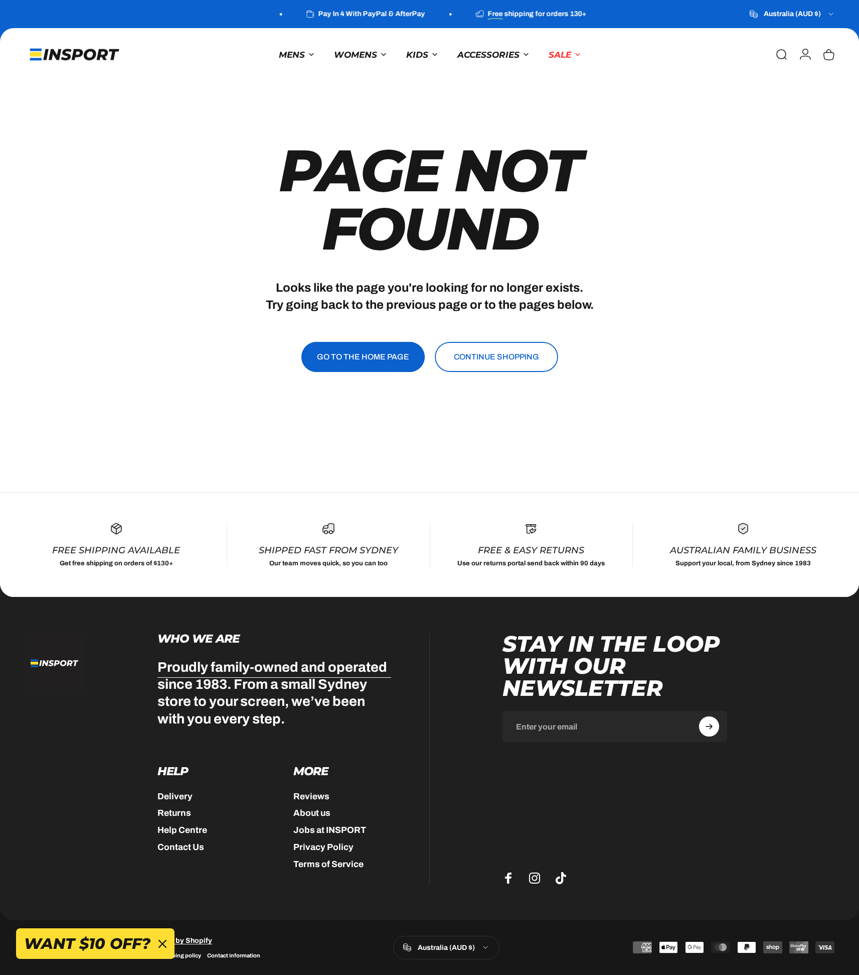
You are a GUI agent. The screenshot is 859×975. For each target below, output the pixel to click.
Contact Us (180, 847)
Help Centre (182, 830)
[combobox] (792, 14)
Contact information (233, 955)
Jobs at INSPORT (329, 830)
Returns (174, 813)
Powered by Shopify (178, 940)
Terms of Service (328, 864)
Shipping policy (180, 955)
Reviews (311, 796)
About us (311, 813)
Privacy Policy (323, 847)
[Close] (162, 944)
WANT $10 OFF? (87, 943)
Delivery (175, 796)
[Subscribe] (709, 726)
